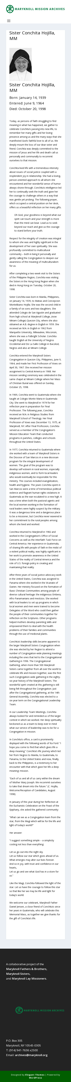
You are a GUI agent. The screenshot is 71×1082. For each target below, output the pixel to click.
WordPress (35, 1077)
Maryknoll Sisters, (18, 974)
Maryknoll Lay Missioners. (29, 978)
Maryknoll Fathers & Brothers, (26, 969)
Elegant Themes (35, 1074)
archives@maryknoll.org (31, 1055)
